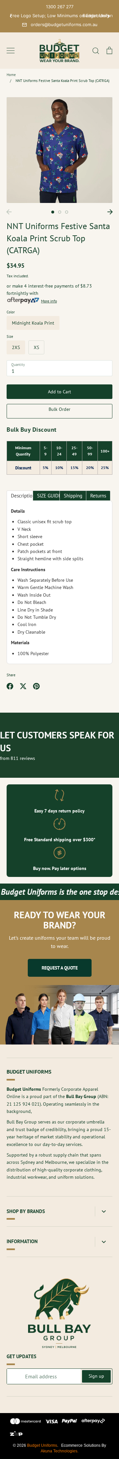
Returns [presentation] (98, 496)
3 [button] (66, 212)
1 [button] (52, 212)
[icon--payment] (25, 1422)
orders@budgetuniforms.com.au (64, 24)
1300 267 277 (59, 6)
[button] (11, 16)
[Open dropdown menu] (103, 1211)
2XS (16, 347)
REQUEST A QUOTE (60, 968)
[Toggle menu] (10, 51)
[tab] (20, 496)
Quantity (18, 365)
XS (36, 347)
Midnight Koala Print (33, 323)
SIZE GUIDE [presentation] (48, 496)
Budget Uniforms (42, 1445)
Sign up (96, 1376)
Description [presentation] (22, 496)
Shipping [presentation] (73, 496)
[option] (59, 150)
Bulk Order (59, 409)
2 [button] (59, 212)
